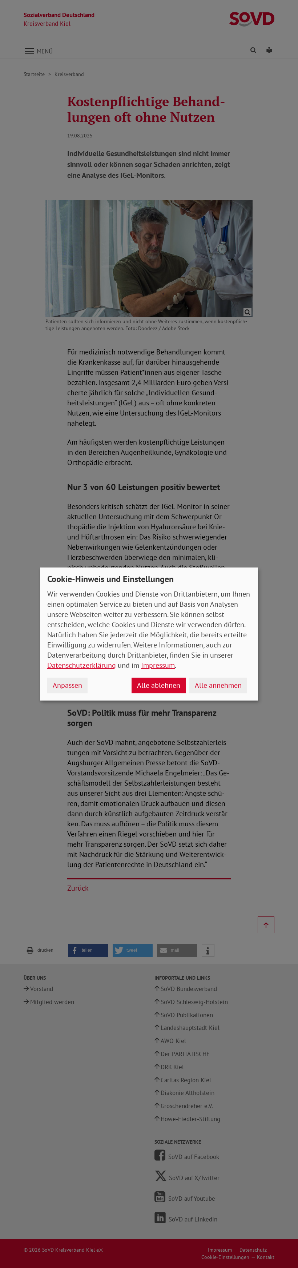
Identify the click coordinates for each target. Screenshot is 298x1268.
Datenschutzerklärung (81, 665)
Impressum (158, 665)
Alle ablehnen (158, 685)
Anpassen (67, 685)
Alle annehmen (218, 685)
